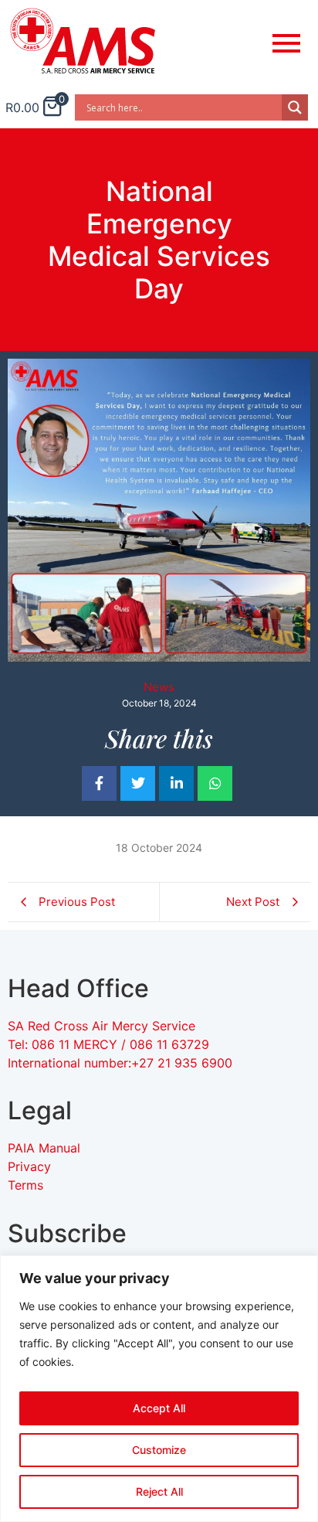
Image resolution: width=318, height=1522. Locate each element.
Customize (159, 1449)
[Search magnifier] (295, 107)
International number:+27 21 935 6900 (120, 1063)
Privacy (29, 1166)
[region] (159, 1388)
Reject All (159, 1491)
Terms (25, 1185)
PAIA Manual (44, 1148)
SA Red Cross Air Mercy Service (101, 1025)
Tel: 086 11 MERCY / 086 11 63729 (110, 1044)
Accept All (159, 1408)
